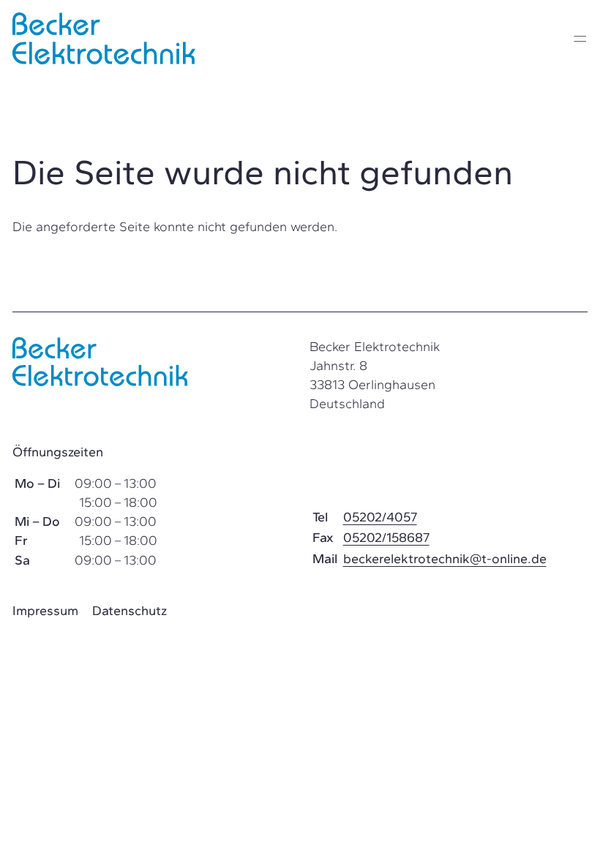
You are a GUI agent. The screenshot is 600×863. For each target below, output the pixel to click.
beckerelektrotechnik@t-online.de (445, 559)
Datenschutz (129, 611)
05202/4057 (380, 517)
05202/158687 (386, 538)
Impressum (45, 611)
